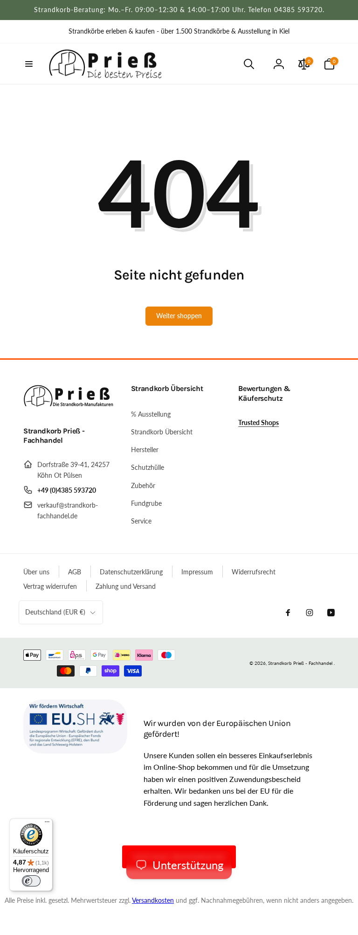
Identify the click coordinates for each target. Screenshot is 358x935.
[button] (29, 64)
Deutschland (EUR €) (55, 612)
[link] (179, 31)
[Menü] (47, 824)
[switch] (31, 880)
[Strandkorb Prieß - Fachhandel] (70, 406)
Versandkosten (153, 900)
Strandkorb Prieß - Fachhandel (300, 663)
